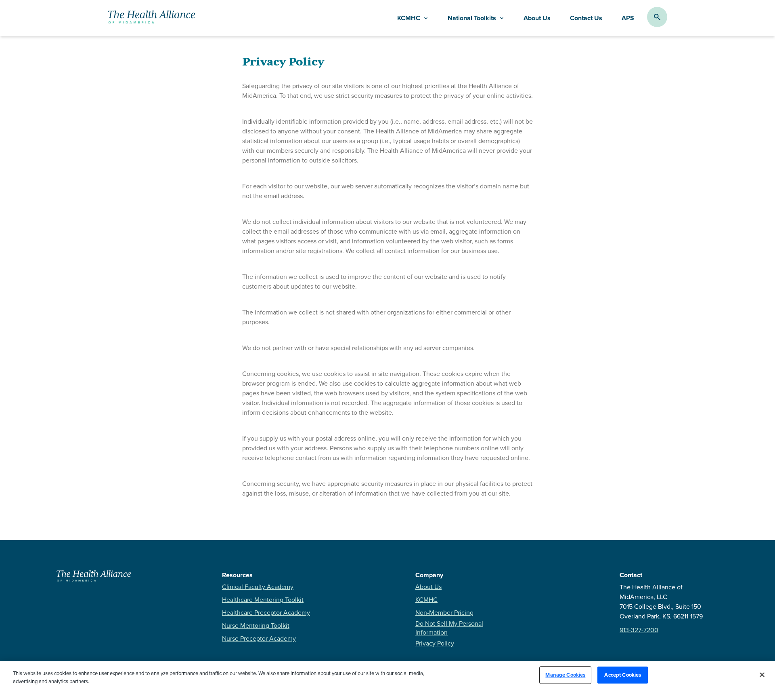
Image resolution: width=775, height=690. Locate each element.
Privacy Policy (434, 643)
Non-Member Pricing (444, 612)
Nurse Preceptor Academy (259, 638)
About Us (537, 18)
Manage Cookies (565, 675)
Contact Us (586, 18)
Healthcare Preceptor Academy (266, 612)
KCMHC (426, 599)
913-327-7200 (639, 629)
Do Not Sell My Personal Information (449, 628)
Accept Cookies (622, 675)
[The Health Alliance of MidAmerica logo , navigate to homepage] (94, 579)
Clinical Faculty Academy (257, 586)
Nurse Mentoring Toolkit (255, 625)
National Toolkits (472, 18)
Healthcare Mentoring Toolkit (263, 599)
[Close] (762, 675)
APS (628, 18)
